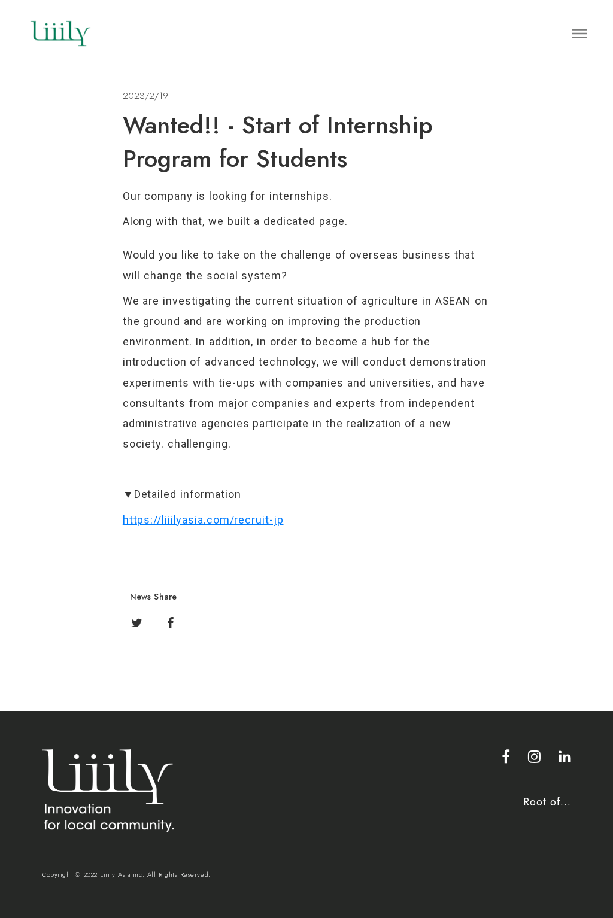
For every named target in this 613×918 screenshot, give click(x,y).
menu (579, 33)
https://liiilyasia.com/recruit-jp (203, 519)
